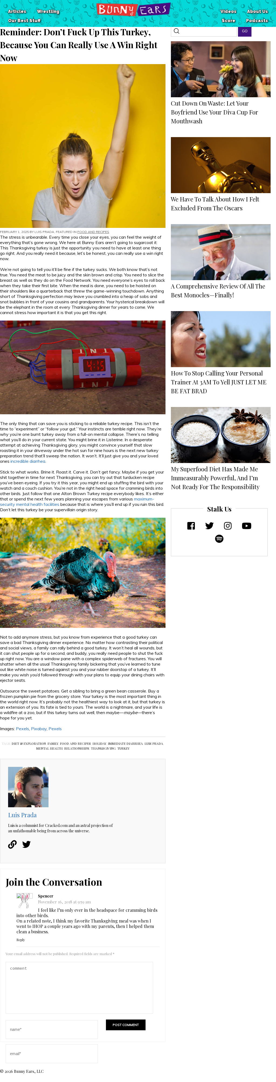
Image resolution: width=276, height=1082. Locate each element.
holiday (99, 743)
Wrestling (48, 11)
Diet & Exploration (29, 743)
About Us (257, 11)
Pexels (22, 728)
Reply (20, 939)
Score (228, 20)
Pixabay (39, 728)
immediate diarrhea (125, 743)
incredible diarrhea (28, 461)
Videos (228, 11)
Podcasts (257, 20)
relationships (76, 748)
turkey (123, 748)
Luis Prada (44, 232)
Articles (17, 11)
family (52, 743)
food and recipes (75, 743)
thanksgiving (103, 748)
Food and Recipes (93, 232)
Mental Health (49, 748)
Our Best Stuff (24, 20)
